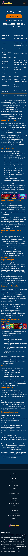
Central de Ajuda (14, 476)
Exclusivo (14, 490)
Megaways (14, 498)
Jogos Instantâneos (14, 503)
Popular (14, 488)
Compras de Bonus (14, 493)
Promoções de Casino (14, 513)
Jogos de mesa (14, 510)
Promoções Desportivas (14, 515)
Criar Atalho (14, 478)
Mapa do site (14, 481)
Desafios (14, 518)
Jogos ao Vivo (14, 500)
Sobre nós (14, 473)
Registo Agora (14, 16)
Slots (14, 505)
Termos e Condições (14, 485)
